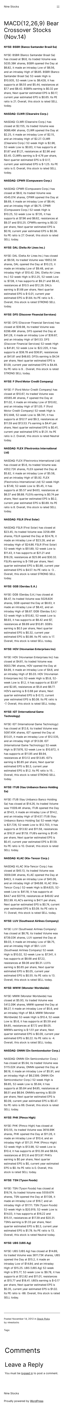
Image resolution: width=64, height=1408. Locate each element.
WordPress (36, 1401)
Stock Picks (43, 1318)
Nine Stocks (11, 6)
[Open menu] (58, 7)
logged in (27, 1373)
